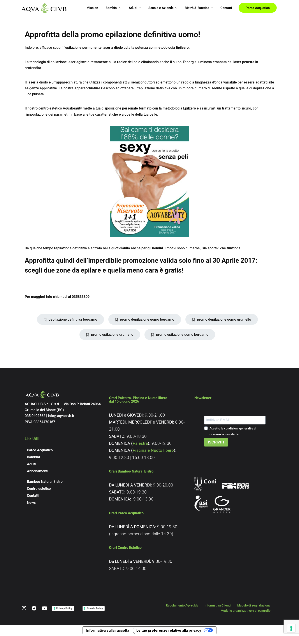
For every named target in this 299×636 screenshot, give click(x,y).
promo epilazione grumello (112, 334)
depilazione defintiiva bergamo (73, 319)
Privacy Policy (64, 608)
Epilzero (182, 47)
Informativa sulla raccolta (107, 630)
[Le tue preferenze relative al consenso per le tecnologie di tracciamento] (291, 628)
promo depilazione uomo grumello (224, 319)
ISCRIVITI (216, 442)
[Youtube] (44, 608)
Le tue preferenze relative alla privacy (168, 630)
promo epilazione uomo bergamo (182, 334)
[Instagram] (23, 608)
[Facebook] (34, 608)
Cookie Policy (95, 608)
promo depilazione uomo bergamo (147, 319)
